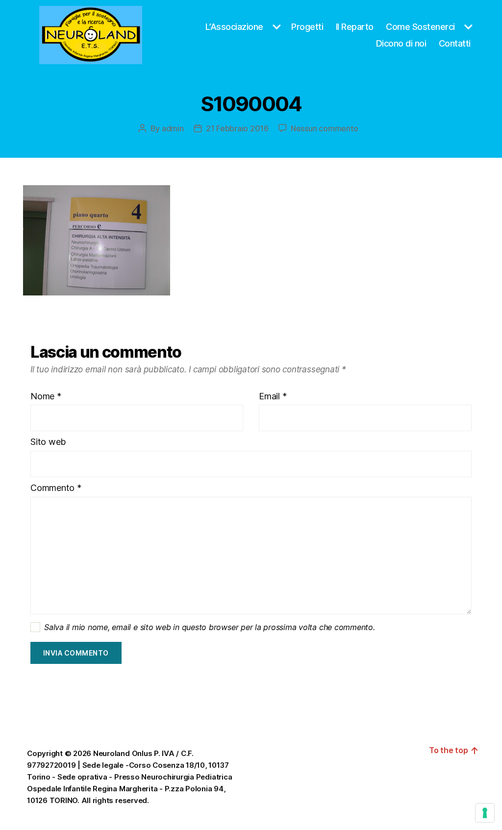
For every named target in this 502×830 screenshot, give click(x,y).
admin (173, 128)
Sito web (48, 442)
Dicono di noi (401, 43)
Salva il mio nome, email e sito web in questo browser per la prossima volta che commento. (209, 627)
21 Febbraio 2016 (237, 128)
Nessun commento (324, 128)
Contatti (455, 43)
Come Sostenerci (420, 27)
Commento (55, 488)
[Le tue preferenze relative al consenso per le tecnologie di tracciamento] (485, 813)
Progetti (307, 27)
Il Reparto (355, 27)
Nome (45, 396)
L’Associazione (234, 27)
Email (272, 396)
